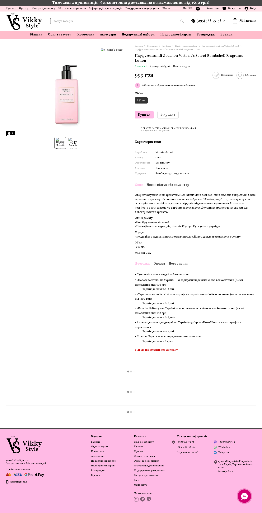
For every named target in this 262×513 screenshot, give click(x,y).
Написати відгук (181, 66)
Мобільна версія (18, 481)
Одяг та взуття (60, 35)
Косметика (85, 35)
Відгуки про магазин (146, 475)
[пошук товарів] (182, 21)
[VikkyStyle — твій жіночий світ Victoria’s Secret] (25, 444)
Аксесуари (108, 35)
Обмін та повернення (72, 9)
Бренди (226, 35)
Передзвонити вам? (187, 452)
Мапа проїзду (225, 471)
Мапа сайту (140, 485)
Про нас (24, 9)
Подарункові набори (138, 35)
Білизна (36, 35)
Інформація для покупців (105, 9)
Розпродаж (206, 35)
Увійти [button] (145, 85)
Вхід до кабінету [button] (144, 442)
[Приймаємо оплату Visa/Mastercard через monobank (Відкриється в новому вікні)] (25, 474)
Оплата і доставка (43, 9)
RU (190, 8)
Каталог (11, 9)
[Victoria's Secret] (112, 50)
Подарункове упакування (142, 9)
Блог (136, 480)
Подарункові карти (175, 35)
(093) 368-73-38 (209, 21)
